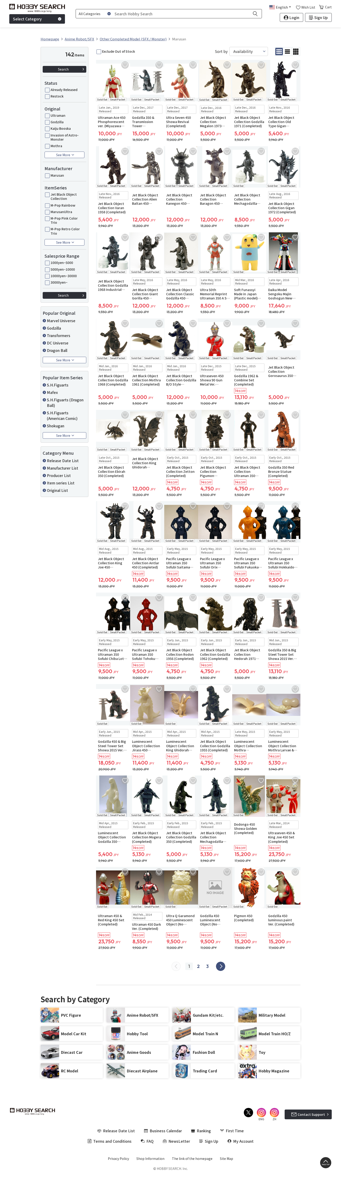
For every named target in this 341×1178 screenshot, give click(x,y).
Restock (57, 96)
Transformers (58, 335)
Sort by (221, 51)
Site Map (226, 1158)
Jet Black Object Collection (64, 196)
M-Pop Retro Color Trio (65, 231)
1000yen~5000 (62, 262)
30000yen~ (59, 282)
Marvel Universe (61, 320)
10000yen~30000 (64, 276)
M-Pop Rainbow (63, 205)
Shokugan (55, 425)
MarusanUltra (61, 212)
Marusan (57, 175)
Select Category (27, 19)
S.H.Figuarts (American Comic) (62, 415)
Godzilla (57, 122)
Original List (57, 490)
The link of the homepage (192, 1158)
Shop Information (150, 1158)
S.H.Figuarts (57, 385)
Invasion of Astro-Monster (65, 137)
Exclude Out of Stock (118, 51)
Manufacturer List (62, 468)
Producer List (59, 475)
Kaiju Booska (61, 128)
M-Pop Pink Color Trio (64, 220)
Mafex (52, 392)
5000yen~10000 (63, 269)
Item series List (60, 483)
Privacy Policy (118, 1158)
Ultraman (58, 115)
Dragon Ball (57, 350)
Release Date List (63, 460)
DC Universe (57, 343)
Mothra (56, 146)
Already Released (64, 90)
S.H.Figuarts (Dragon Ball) (65, 402)
